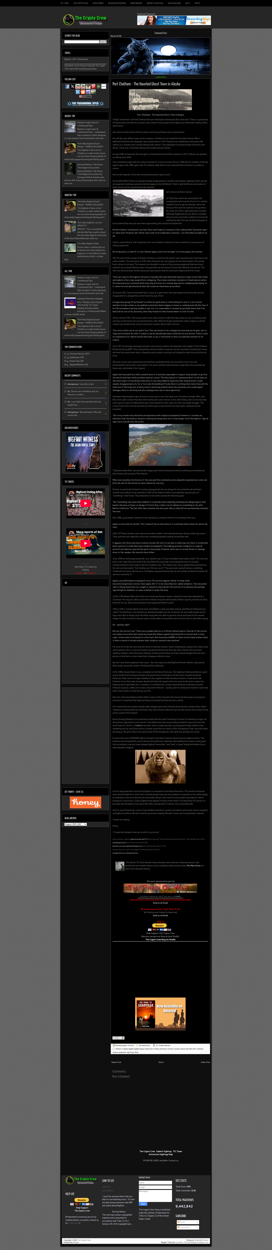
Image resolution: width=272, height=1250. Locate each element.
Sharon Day (74, 361)
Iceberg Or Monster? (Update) (90, 298)
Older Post (205, 1062)
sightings (130, 1052)
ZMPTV (197, 3)
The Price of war (193, 865)
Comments (184, 1227)
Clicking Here (73, 1223)
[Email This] (114, 1038)
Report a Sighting (155, 3)
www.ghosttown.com (119, 853)
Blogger (76, 1242)
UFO (74, 59)
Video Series (98, 3)
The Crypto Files (80, 3)
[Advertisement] (160, 946)
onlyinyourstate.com (131, 853)
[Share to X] (120, 1038)
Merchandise (136, 3)
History (156, 1049)
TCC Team (64, 3)
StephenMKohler (76, 364)
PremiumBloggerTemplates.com (196, 1242)
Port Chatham (198, 1049)
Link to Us (106, 1186)
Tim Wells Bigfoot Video (88, 243)
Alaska (125, 1049)
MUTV (187, 3)
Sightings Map (174, 3)
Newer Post (116, 1062)
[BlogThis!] (117, 1038)
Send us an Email (160, 903)
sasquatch (122, 1052)
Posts (182, 1222)
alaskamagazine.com (119, 842)
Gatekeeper (74, 357)
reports (115, 1052)
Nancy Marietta (186, 1049)
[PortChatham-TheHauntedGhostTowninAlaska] (146, 83)
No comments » (145, 1045)
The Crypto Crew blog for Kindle (160, 939)
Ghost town (148, 1049)
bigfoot (130, 1049)
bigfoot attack (139, 1049)
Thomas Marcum (77, 353)
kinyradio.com (117, 846)
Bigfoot (67, 59)
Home (161, 1062)
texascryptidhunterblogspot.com (132, 846)
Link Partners (107, 1190)
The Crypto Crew (84, 1240)
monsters (163, 1049)
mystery (177, 1049)
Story (136, 1052)
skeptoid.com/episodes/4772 (139, 839)
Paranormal (82, 59)
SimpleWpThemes (201, 1240)
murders (170, 1049)
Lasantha (179, 1242)
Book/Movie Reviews (117, 3)
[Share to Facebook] (123, 1038)
